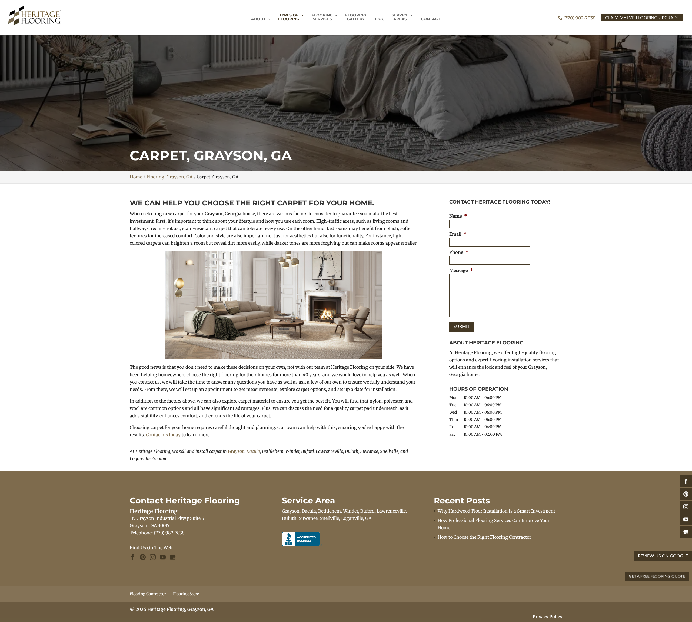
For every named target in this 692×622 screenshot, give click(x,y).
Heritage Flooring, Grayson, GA (180, 609)
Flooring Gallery (355, 17)
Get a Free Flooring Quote (657, 576)
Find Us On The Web (151, 547)
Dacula (253, 451)
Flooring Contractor (148, 593)
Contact (430, 19)
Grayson (236, 451)
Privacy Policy (547, 616)
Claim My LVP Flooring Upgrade (642, 18)
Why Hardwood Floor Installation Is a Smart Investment (496, 511)
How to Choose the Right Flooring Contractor (484, 537)
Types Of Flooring (288, 17)
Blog (379, 19)
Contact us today (163, 434)
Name (458, 216)
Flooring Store (186, 593)
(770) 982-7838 (578, 18)
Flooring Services (322, 17)
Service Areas (400, 17)
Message (461, 270)
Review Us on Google (663, 556)
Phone (458, 252)
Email (458, 234)
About (258, 19)
